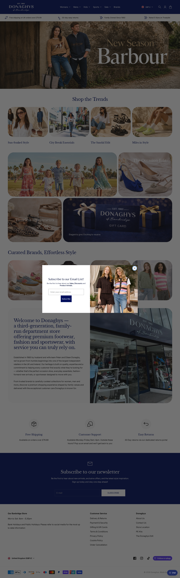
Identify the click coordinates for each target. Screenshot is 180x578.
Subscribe (66, 299)
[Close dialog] (134, 268)
